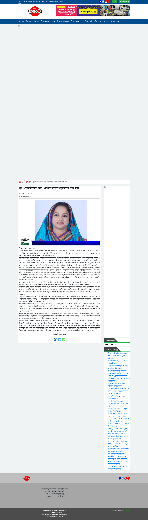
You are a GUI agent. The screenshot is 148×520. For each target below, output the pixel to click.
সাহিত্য (96, 21)
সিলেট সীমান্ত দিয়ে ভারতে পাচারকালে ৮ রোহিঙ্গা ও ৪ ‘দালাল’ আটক (118, 403)
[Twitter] (59, 338)
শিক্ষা (72, 21)
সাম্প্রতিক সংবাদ (112, 350)
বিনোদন (59, 21)
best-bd (127, 511)
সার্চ (115, 2)
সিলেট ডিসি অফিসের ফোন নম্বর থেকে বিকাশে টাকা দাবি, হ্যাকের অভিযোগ (117, 355)
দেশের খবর (36, 21)
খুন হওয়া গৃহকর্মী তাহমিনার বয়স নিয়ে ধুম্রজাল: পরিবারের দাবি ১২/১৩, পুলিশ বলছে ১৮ (119, 378)
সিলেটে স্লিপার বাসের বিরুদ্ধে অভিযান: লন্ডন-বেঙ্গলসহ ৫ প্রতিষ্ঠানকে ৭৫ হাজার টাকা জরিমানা (118, 386)
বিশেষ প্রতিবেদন (104, 21)
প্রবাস (53, 21)
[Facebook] (55, 338)
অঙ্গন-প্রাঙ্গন (79, 21)
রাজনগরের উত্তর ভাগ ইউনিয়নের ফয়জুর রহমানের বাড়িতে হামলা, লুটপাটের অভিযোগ (117, 443)
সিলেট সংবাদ (45, 21)
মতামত (113, 21)
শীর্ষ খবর (28, 21)
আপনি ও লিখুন (125, 2)
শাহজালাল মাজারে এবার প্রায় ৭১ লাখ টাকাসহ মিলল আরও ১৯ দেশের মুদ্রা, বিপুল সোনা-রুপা (118, 436)
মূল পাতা (21, 21)
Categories (110, 341)
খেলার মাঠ (66, 21)
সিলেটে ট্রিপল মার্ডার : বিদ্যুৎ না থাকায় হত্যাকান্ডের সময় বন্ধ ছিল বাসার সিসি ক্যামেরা (117, 461)
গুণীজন (86, 21)
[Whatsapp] (63, 338)
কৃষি (91, 21)
